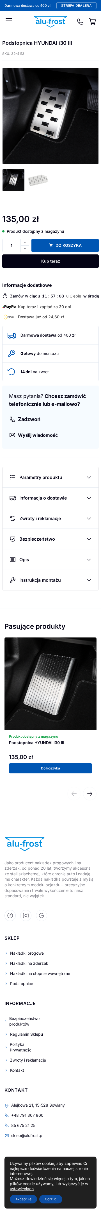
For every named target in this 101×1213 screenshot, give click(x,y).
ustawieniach (22, 1188)
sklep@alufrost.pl (27, 1135)
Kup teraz (50, 261)
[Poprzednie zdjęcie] (11, 116)
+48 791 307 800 (27, 1115)
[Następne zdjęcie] (90, 116)
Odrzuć (51, 1199)
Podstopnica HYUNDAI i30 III (36, 742)
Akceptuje (23, 1199)
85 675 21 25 (23, 1125)
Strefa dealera (76, 5)
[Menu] (8, 20)
